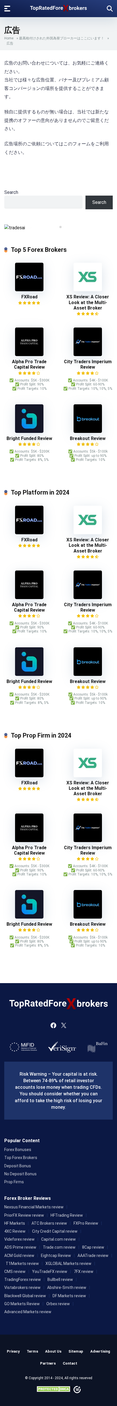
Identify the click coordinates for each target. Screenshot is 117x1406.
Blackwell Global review (25, 1295)
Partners (48, 1363)
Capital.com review (58, 1239)
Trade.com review (59, 1247)
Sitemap (75, 1351)
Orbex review (58, 1303)
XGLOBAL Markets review (68, 1263)
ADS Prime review (20, 1247)
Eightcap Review (56, 1255)
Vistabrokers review (22, 1287)
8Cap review (93, 1247)
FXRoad (29, 297)
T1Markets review (22, 1263)
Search (11, 192)
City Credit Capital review (55, 1231)
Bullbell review (60, 1279)
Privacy (13, 1351)
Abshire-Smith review (66, 1287)
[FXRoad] (29, 289)
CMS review (15, 1271)
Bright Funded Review (29, 438)
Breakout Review (88, 438)
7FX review (83, 1271)
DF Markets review (69, 1295)
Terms (32, 1351)
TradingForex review (22, 1279)
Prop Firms (14, 1182)
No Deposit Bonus (20, 1174)
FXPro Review (86, 1223)
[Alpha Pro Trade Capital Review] (29, 354)
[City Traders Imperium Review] (88, 354)
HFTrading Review (67, 1215)
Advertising (100, 1351)
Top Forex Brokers (20, 1157)
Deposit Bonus (17, 1166)
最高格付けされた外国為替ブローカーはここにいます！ (61, 38)
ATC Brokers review (49, 1223)
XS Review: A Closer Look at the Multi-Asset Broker (87, 302)
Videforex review (19, 1239)
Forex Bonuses (17, 1149)
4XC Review (15, 1231)
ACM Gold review (19, 1255)
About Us (53, 1351)
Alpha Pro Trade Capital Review (29, 364)
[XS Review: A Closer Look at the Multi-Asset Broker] (88, 289)
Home (8, 38)
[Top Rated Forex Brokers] (58, 7)
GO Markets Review (22, 1303)
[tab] (56, 226)
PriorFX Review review (24, 1215)
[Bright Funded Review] (29, 431)
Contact (70, 1363)
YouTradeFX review (49, 1271)
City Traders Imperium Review (88, 364)
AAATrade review (93, 1255)
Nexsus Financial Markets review (34, 1207)
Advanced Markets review (27, 1311)
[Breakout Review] (88, 431)
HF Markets (14, 1223)
